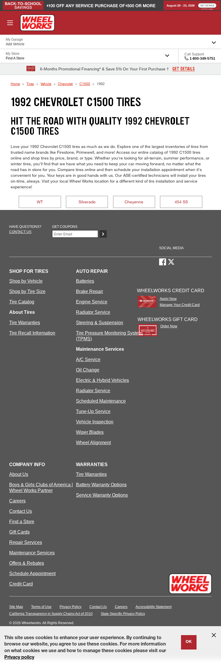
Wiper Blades (90, 432)
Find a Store (21, 521)
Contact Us (20, 511)
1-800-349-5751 (202, 59)
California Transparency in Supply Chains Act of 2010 (51, 614)
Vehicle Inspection (94, 421)
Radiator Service (93, 312)
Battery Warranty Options (101, 484)
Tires (30, 83)
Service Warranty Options (102, 495)
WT (40, 201)
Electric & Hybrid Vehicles (102, 380)
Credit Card (21, 583)
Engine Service (91, 301)
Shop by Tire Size (27, 291)
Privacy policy (19, 658)
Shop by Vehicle (26, 281)
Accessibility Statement (154, 607)
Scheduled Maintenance (101, 401)
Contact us (20, 232)
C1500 (84, 83)
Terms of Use (41, 607)
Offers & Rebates (26, 563)
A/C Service (88, 359)
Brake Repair (89, 291)
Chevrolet (65, 83)
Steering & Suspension (99, 322)
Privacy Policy (70, 607)
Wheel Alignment (93, 442)
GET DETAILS (183, 69)
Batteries (85, 281)
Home (15, 83)
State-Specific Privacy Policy (123, 614)
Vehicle (46, 83)
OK (189, 642)
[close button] (214, 635)
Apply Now (168, 299)
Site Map (16, 607)
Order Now (168, 326)
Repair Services (25, 542)
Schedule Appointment (32, 573)
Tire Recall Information (32, 333)
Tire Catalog (21, 301)
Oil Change (87, 369)
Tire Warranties (24, 322)
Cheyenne (134, 201)
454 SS (181, 201)
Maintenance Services (32, 552)
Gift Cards (19, 532)
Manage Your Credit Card (180, 305)
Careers (17, 500)
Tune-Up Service (93, 411)
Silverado (87, 201)
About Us (18, 474)
